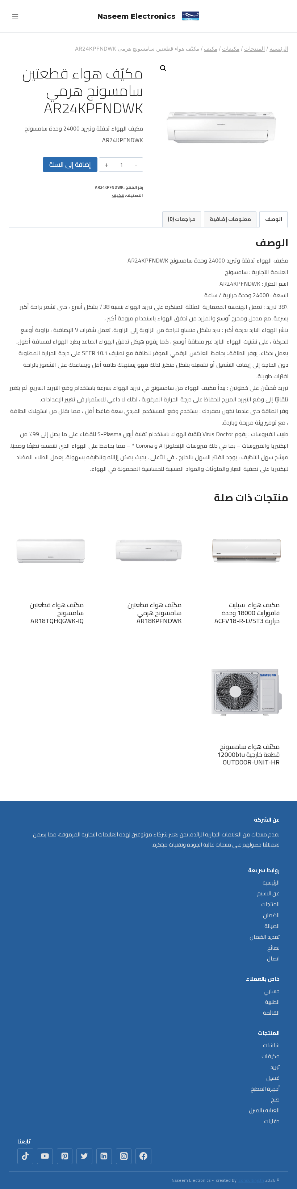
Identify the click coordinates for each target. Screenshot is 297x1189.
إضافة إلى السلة (70, 164)
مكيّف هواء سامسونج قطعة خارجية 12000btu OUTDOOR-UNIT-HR (248, 754)
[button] (163, 68)
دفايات (272, 1121)
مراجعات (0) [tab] (182, 219)
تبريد (275, 1067)
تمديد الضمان (265, 937)
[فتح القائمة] (15, 16)
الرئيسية (271, 882)
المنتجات (270, 904)
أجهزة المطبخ (265, 1088)
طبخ (275, 1099)
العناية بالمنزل (264, 1110)
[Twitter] (84, 1156)
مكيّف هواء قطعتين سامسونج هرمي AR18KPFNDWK (154, 612)
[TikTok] (25, 1156)
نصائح (273, 947)
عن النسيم (268, 893)
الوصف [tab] (273, 219)
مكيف (118, 195)
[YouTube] (45, 1156)
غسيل (273, 1078)
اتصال (273, 958)
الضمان (271, 915)
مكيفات (271, 1056)
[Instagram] (124, 1156)
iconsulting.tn (251, 1180)
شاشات (271, 1045)
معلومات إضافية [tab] (230, 219)
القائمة (271, 1012)
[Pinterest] (65, 1156)
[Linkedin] (104, 1156)
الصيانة (272, 926)
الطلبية (272, 1002)
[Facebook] (143, 1156)
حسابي (272, 991)
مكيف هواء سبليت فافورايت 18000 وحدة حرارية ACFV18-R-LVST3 (247, 612)
